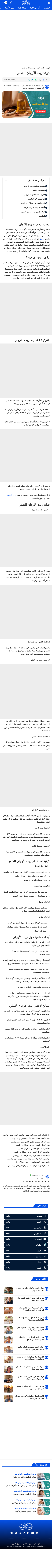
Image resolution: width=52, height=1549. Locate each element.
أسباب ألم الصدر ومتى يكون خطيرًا (24, 1494)
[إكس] (43, 1181)
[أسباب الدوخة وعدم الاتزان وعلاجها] (43, 1502)
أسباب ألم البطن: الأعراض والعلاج (24, 1477)
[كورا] (27, 1181)
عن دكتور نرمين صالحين (31, 1544)
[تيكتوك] (33, 1181)
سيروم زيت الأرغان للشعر (25, 1145)
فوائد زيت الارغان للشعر (41, 1159)
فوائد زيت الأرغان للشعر (22, 1152)
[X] (26, 1222)
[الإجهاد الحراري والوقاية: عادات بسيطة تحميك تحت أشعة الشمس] (8, 1359)
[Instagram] (26, 1233)
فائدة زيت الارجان (43, 1149)
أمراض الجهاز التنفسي (29, 1491)
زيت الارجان (16, 1138)
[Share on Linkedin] (32, 80)
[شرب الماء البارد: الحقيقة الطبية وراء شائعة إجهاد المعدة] (8, 1300)
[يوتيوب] (39, 1181)
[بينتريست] (36, 1181)
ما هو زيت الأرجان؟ (38, 190)
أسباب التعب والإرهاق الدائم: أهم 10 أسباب (21, 1486)
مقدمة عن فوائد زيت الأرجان (34, 186)
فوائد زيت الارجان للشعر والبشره (24, 1155)
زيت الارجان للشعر (17, 1142)
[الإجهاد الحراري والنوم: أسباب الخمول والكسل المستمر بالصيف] (8, 1379)
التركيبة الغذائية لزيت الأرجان (34, 195)
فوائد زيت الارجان (43, 1155)
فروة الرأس (11, 495)
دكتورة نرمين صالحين (10, 1135)
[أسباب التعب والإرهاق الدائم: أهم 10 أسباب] (43, 1485)
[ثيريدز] (24, 1181)
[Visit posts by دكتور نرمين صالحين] (47, 86)
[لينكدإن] (30, 1181)
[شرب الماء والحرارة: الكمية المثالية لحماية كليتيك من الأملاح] (8, 1339)
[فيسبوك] (45, 1181)
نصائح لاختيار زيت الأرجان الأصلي (33, 212)
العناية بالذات (40, 68)
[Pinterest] (26, 1227)
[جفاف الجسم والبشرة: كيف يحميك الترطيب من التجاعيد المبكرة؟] (8, 1310)
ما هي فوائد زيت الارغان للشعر (39, 1166)
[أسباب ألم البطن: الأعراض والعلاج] (43, 1476)
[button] (47, 3)
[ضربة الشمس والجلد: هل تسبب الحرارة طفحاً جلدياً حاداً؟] (8, 1369)
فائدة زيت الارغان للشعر (27, 1149)
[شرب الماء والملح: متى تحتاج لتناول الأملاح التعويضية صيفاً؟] (8, 1320)
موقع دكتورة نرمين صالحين (17, 1166)
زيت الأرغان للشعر (28, 1138)
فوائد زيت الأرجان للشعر (36, 199)
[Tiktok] (26, 1245)
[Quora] (26, 1262)
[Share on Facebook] (43, 80)
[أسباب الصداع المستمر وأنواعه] (43, 1511)
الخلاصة (42, 216)
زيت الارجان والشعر (42, 1145)
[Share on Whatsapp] (36, 80)
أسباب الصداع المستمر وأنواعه (25, 1511)
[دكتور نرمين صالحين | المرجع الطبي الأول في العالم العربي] (26, 2)
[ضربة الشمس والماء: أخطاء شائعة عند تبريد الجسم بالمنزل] (8, 1389)
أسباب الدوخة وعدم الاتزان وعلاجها (24, 1503)
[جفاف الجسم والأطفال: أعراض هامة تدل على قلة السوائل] (8, 1290)
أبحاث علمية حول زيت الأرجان (34, 207)
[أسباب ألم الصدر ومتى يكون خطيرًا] (43, 1493)
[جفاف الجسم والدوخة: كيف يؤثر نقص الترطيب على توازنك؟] (8, 1330)
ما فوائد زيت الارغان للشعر (40, 1162)
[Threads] (26, 1267)
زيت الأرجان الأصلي (43, 1138)
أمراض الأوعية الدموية (29, 1500)
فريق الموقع (16, 1544)
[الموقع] (48, 1181)
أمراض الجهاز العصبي (29, 1483)
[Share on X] (40, 80)
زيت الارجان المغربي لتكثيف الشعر (37, 1142)
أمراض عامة (18, 1474)
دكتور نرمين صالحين (19, 85)
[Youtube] (26, 1239)
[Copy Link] (28, 80)
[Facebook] (26, 1216)
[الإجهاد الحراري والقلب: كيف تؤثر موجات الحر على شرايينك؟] (8, 1398)
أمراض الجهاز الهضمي (29, 1474)
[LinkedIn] (26, 1256)
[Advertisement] (26, 37)
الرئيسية (47, 68)
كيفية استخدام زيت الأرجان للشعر (33, 203)
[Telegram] (26, 1250)
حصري (42, 239)
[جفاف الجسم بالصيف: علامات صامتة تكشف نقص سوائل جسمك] (8, 1349)
